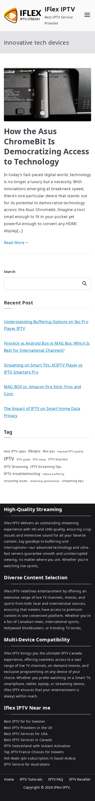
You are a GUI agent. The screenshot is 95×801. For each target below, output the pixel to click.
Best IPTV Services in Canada (28, 739)
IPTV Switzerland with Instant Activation (37, 746)
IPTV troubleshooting (22, 473)
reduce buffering (53, 474)
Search (9, 271)
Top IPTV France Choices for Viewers (34, 752)
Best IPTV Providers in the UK (28, 727)
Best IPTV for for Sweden (24, 721)
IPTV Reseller (80, 779)
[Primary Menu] (87, 15)
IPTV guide (23, 459)
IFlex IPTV (60, 9)
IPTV (9, 458)
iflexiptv (34, 451)
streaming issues (16, 481)
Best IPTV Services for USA (26, 733)
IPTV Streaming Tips (45, 467)
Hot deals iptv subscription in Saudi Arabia (40, 758)
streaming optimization (45, 481)
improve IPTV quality (70, 451)
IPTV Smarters (58, 459)
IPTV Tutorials (31, 779)
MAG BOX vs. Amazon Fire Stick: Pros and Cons (42, 390)
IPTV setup (39, 459)
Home (9, 779)
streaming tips (72, 481)
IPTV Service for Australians (27, 764)
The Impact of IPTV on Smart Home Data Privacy (42, 412)
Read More (14, 242)
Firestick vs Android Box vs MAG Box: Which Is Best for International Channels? (47, 347)
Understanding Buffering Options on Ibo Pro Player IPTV (46, 325)
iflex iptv (49, 451)
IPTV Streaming (16, 467)
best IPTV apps (15, 451)
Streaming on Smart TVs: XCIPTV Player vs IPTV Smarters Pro (43, 368)
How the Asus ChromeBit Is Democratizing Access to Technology (46, 146)
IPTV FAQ (55, 779)
